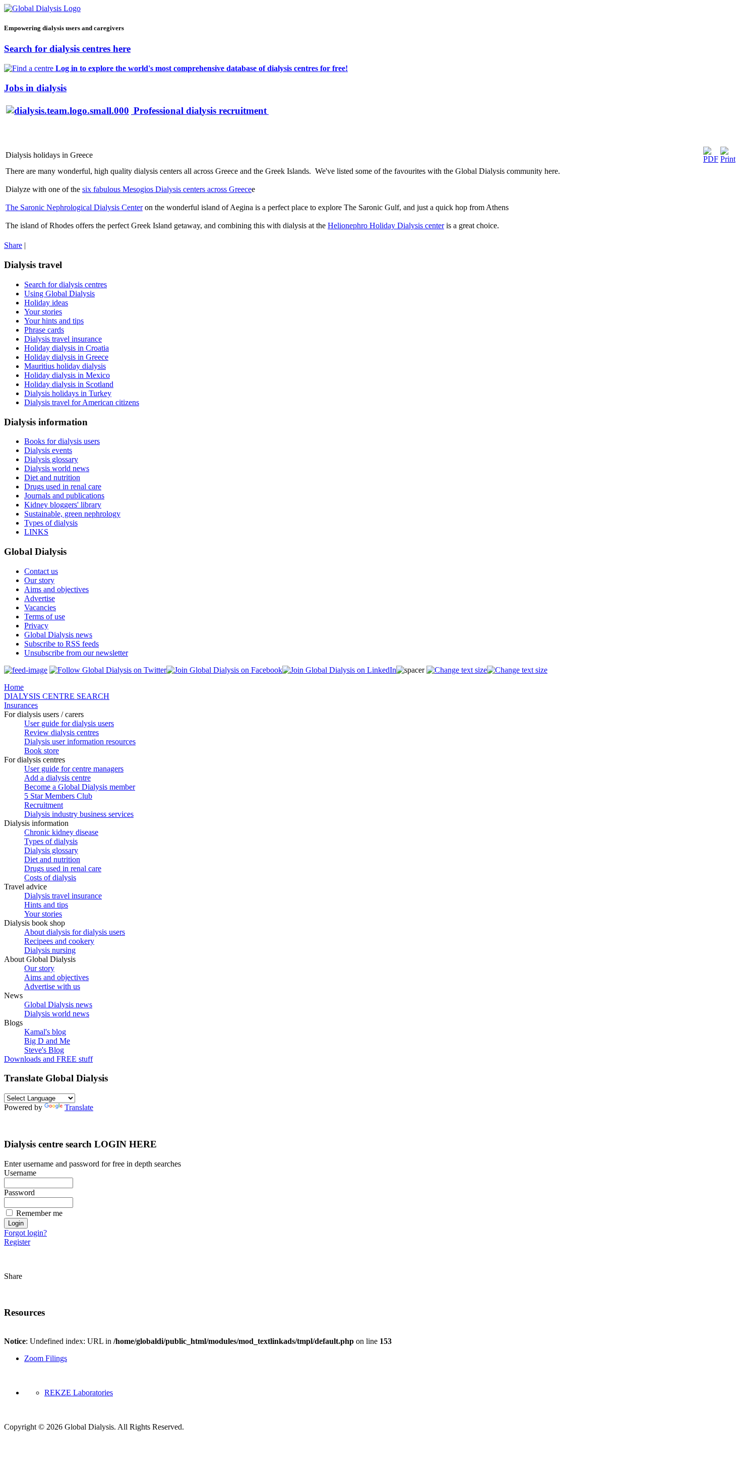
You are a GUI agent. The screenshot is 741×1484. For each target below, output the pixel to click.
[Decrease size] (517, 670)
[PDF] (710, 159)
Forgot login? (25, 1233)
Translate (79, 1107)
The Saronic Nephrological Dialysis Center (74, 207)
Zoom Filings (45, 1358)
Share (13, 245)
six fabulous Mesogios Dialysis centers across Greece (167, 189)
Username (20, 1173)
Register (17, 1242)
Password (19, 1192)
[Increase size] (456, 670)
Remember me (39, 1213)
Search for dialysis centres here (67, 48)
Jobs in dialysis (35, 88)
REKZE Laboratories (78, 1392)
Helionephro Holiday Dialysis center (386, 225)
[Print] (727, 159)
